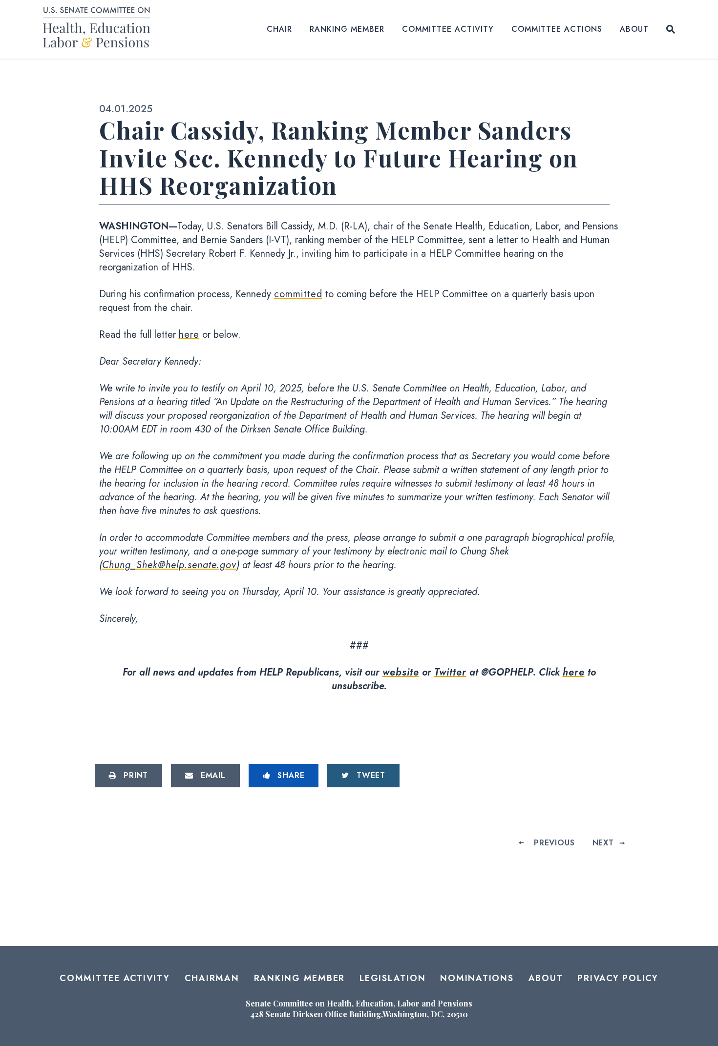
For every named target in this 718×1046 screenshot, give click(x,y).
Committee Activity (448, 29)
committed (298, 294)
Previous (554, 842)
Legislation (392, 978)
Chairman (212, 978)
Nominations (476, 978)
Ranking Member (347, 29)
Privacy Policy (617, 978)
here (189, 335)
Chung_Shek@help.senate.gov (169, 565)
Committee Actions (556, 29)
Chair (279, 29)
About (634, 29)
